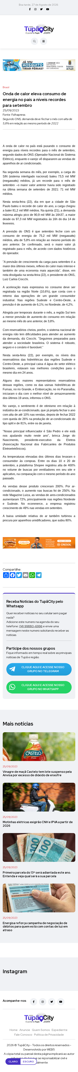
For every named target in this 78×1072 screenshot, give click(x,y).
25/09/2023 (10, 766)
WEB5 (51, 1049)
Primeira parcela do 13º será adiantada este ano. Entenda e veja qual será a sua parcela (37, 874)
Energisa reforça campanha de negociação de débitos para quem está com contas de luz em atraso (35, 926)
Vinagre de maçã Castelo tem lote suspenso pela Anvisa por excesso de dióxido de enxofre (37, 773)
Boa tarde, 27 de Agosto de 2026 (38, 4)
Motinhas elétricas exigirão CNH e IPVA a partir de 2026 (38, 824)
